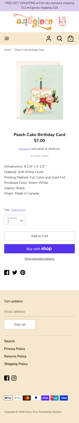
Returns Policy (15, 356)
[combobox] (14, 220)
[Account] (48, 36)
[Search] (59, 36)
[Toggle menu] (6, 38)
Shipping (24, 149)
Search (9, 341)
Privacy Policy (14, 348)
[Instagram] (14, 378)
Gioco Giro (31, 412)
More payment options (39, 259)
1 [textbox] (8, 221)
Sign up (19, 324)
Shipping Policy (16, 364)
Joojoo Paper (41, 155)
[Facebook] (7, 378)
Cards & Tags (18, 210)
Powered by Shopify (50, 412)
